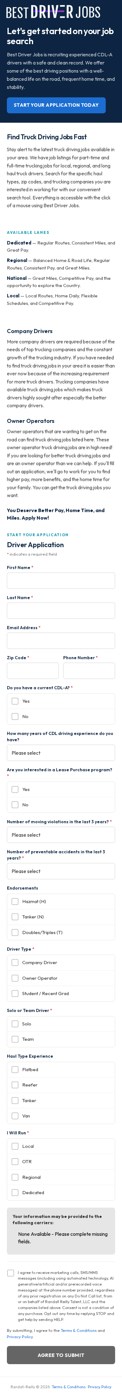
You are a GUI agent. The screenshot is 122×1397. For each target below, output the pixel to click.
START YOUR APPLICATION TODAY (56, 105)
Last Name (20, 597)
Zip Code (18, 657)
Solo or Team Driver (29, 1010)
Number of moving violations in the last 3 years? (59, 821)
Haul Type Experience (30, 1056)
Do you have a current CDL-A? (40, 688)
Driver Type (20, 949)
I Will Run (18, 1133)
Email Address (24, 627)
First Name (20, 567)
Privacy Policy (20, 1336)
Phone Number (80, 657)
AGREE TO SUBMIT (61, 1355)
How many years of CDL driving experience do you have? (60, 736)
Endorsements (22, 888)
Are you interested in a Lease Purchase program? (59, 773)
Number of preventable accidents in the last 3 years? (56, 855)
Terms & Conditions (79, 1330)
